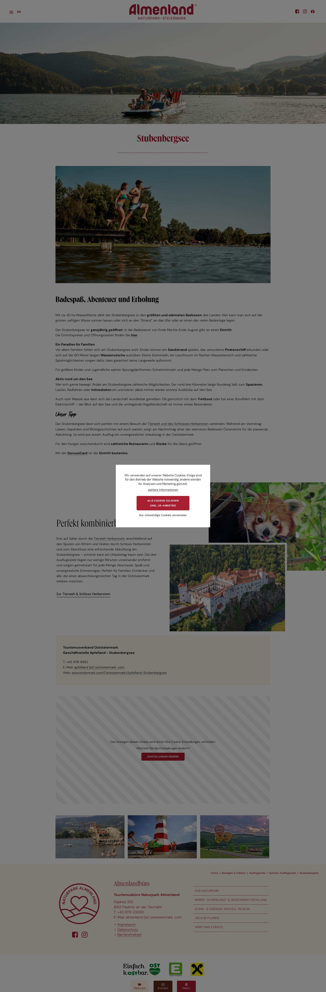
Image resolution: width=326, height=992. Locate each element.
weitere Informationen (163, 490)
